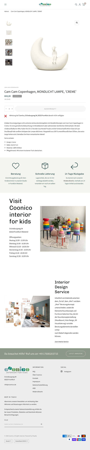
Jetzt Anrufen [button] (76, 354)
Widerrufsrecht (38, 392)
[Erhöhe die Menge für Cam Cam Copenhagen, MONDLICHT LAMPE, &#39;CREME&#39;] (12, 109)
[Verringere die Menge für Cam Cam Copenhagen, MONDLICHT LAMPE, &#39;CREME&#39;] (6, 109)
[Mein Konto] (80, 4)
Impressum (36, 381)
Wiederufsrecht (69, 181)
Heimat (6, 11)
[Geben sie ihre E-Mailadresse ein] (41, 424)
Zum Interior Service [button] (61, 342)
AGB (34, 388)
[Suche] (76, 4)
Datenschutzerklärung (40, 385)
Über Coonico (37, 375)
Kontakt (35, 378)
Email (6, 420)
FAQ (34, 371)
